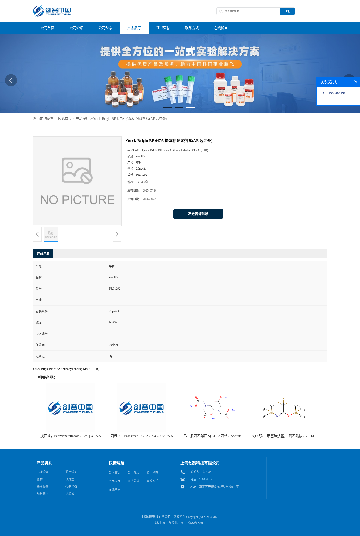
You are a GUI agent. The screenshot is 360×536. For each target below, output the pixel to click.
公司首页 (114, 472)
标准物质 (42, 487)
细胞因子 (42, 494)
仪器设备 (71, 487)
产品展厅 (82, 119)
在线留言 (114, 489)
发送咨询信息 (198, 214)
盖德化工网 (176, 523)
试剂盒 (69, 479)
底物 (40, 479)
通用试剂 (71, 472)
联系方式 (152, 481)
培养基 (69, 494)
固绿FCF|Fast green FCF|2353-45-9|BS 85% (141, 436)
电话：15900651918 (202, 479)
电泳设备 (42, 472)
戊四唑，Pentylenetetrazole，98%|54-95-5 (70, 436)
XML (213, 517)
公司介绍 (133, 472)
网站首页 (65, 119)
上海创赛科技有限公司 (155, 517)
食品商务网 (195, 523)
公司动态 (152, 472)
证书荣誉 (133, 481)
